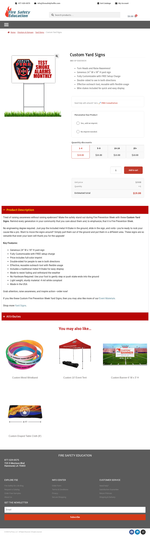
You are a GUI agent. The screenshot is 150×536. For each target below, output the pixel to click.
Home (13, 32)
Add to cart (133, 170)
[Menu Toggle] (6, 24)
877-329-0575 (11, 460)
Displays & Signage (25, 32)
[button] (56, 56)
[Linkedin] (137, 532)
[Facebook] (131, 532)
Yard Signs (39, 32)
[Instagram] (143, 532)
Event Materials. (107, 298)
